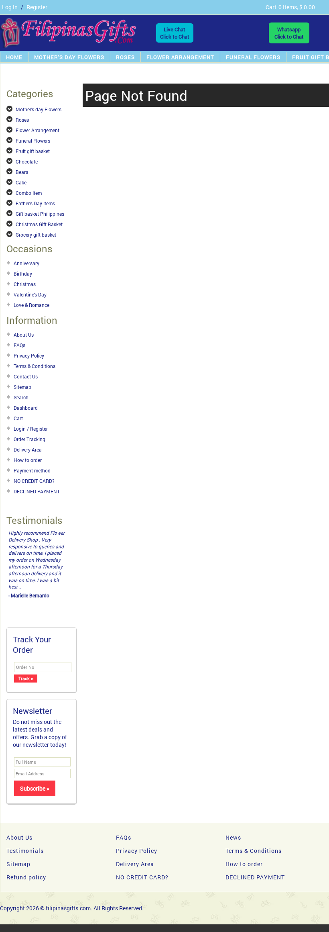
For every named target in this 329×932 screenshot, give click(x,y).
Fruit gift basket (33, 151)
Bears (22, 172)
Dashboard (26, 408)
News (233, 837)
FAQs (19, 345)
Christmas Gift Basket (39, 224)
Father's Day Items (35, 203)
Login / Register (31, 428)
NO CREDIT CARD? (34, 481)
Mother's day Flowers (69, 57)
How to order (28, 460)
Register (36, 7)
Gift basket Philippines (40, 214)
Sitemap (22, 387)
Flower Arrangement (180, 57)
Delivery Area (28, 449)
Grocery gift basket (36, 234)
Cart (18, 418)
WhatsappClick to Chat (289, 33)
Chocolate (27, 161)
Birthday (23, 273)
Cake (21, 182)
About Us (24, 334)
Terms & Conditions (34, 366)
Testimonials (25, 850)
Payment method (32, 470)
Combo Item (29, 193)
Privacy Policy (29, 355)
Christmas (25, 284)
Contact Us (26, 376)
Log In (10, 7)
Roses (125, 57)
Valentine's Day (30, 294)
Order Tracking (29, 439)
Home (14, 57)
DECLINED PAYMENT (37, 491)
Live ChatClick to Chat (174, 33)
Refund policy (26, 877)
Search (21, 397)
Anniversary (26, 263)
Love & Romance (31, 305)
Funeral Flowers (253, 57)
